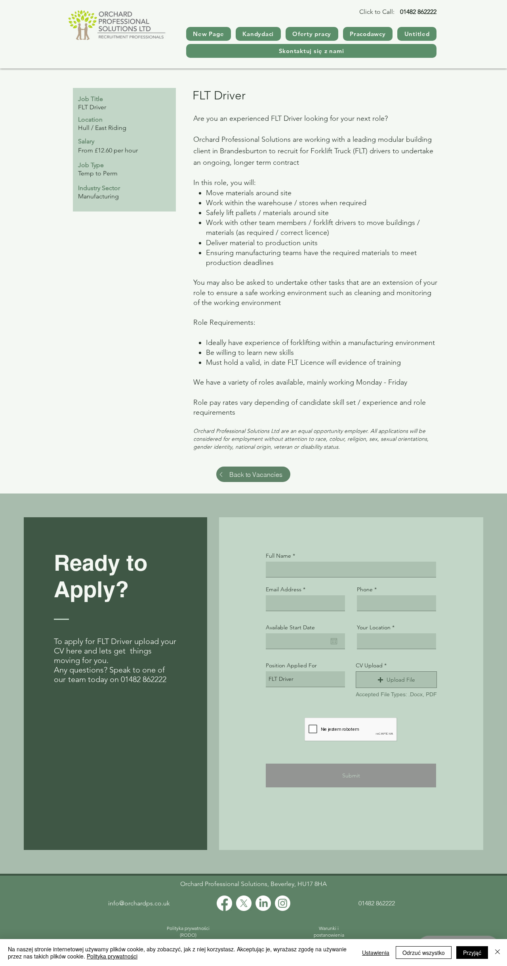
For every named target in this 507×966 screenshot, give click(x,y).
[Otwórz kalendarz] (334, 641)
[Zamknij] (497, 952)
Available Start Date (290, 627)
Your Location (374, 627)
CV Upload (369, 665)
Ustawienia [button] (375, 952)
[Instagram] (282, 903)
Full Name (278, 555)
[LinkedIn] (263, 903)
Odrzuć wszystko (423, 952)
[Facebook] (224, 903)
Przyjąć (472, 952)
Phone (365, 589)
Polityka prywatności (112, 956)
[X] (244, 903)
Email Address (283, 589)
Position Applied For (291, 665)
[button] (396, 679)
